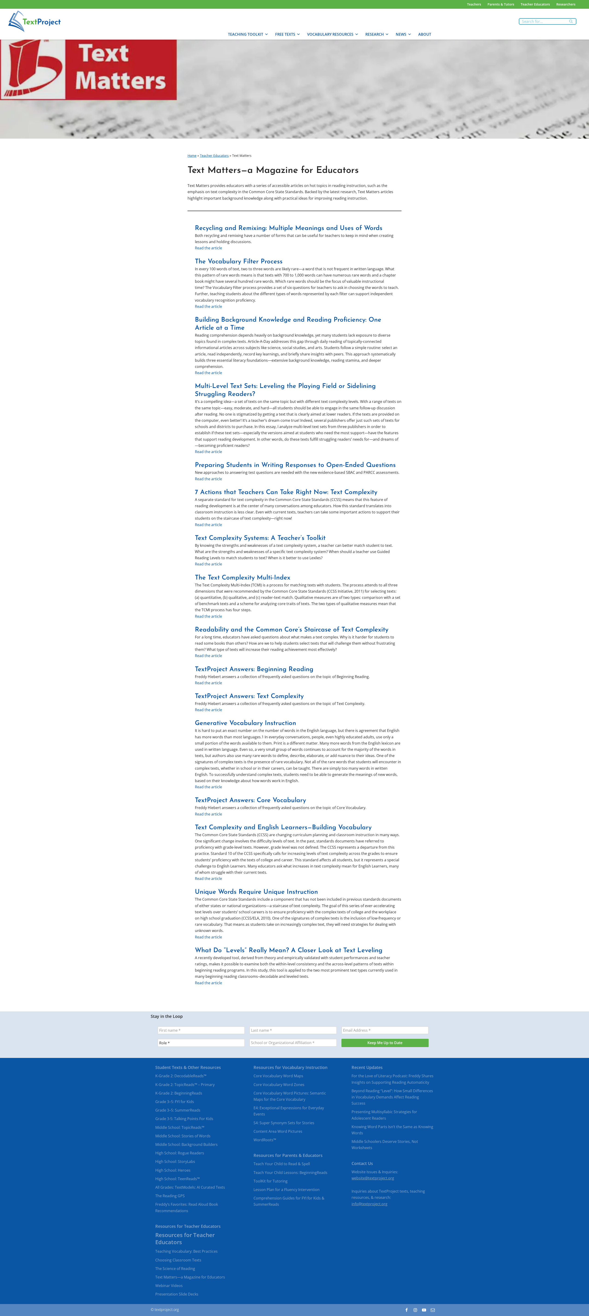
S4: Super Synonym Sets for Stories (284, 1122)
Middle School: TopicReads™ (179, 1127)
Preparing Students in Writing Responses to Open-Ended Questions (295, 465)
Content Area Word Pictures (278, 1131)
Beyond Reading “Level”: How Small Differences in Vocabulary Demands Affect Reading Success (392, 1097)
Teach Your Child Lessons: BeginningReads (290, 1172)
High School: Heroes (173, 1170)
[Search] (571, 21)
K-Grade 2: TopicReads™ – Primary (185, 1084)
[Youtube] (424, 1310)
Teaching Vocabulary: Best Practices (186, 1251)
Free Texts (285, 34)
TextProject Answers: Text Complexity (249, 696)
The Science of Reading (175, 1268)
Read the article (208, 247)
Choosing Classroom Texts (178, 1260)
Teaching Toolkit (245, 34)
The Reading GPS (170, 1196)
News (401, 34)
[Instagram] (415, 1310)
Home (192, 155)
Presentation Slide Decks (176, 1294)
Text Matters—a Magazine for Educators (190, 1277)
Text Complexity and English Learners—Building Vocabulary (283, 827)
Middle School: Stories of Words (183, 1135)
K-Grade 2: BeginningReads (178, 1093)
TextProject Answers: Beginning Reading (254, 669)
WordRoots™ (265, 1139)
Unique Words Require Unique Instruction (256, 892)
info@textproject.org (369, 1203)
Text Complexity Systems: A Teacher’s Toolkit (260, 538)
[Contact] (433, 1310)
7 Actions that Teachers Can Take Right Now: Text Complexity (286, 492)
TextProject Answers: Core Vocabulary (250, 800)
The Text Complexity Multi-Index (242, 578)
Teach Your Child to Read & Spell (282, 1164)
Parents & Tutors (501, 4)
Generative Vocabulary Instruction (245, 723)
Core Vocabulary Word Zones (279, 1084)
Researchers (565, 4)
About (424, 34)
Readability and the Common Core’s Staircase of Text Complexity (291, 630)
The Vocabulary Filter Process (239, 262)
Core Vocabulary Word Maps (278, 1076)
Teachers (474, 4)
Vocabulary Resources (330, 34)
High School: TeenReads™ (177, 1178)
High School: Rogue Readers (179, 1153)
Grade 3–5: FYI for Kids (174, 1101)
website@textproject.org (373, 1178)
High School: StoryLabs (175, 1161)
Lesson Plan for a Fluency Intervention (287, 1189)
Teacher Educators (535, 4)
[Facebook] (406, 1310)
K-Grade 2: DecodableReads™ (180, 1076)
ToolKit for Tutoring (271, 1181)
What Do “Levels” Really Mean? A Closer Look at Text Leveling (288, 950)
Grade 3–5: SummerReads (177, 1110)
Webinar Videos (169, 1285)
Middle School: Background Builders (186, 1144)
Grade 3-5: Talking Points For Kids (184, 1118)
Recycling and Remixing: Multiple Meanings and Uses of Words (288, 228)
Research (374, 34)
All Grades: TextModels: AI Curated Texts (190, 1187)
